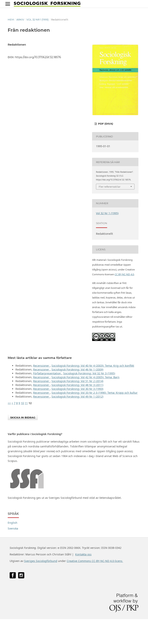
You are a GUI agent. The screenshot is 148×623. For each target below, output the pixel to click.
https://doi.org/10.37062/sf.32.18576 (38, 57)
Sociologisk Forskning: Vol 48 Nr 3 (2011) (77, 385)
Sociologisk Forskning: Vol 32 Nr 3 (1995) (89, 373)
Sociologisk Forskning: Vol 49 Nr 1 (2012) (77, 396)
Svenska (13, 528)
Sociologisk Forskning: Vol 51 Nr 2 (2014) (77, 381)
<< (9, 403)
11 (26, 403)
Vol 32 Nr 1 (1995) (37, 19)
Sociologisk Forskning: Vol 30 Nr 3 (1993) (77, 389)
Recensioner (41, 365)
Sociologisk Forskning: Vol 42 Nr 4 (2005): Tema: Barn (85, 377)
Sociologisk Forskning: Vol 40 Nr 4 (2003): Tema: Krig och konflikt (92, 365)
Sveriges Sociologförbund (40, 561)
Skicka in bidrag (22, 417)
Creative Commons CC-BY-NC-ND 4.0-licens (95, 561)
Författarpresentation (47, 373)
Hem (11, 19)
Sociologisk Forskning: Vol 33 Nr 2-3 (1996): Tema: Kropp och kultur (94, 392)
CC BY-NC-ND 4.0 (124, 274)
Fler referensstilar (109, 186)
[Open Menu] (8, 4)
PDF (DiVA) (105, 123)
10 (22, 403)
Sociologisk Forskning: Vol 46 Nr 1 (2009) (77, 369)
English (12, 522)
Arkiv (20, 19)
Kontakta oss (83, 554)
